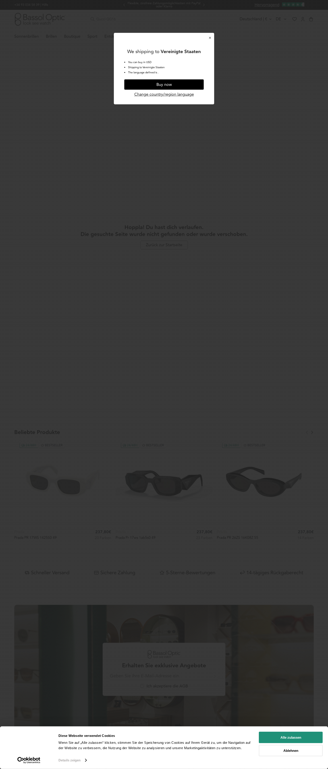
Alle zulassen (290, 737)
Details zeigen (69, 760)
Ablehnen (290, 750)
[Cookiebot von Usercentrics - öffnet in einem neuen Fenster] (28, 760)
